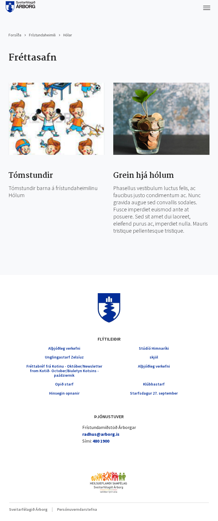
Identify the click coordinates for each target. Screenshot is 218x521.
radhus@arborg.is (101, 434)
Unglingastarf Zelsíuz (64, 357)
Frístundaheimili (42, 34)
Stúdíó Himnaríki (154, 348)
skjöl (154, 357)
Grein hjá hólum (143, 176)
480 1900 (101, 441)
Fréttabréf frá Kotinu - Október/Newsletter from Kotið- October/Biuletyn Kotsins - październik (64, 371)
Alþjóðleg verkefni (64, 348)
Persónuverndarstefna (77, 509)
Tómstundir (31, 176)
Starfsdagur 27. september (154, 393)
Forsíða (15, 34)
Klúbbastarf (154, 384)
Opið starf (64, 384)
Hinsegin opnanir (64, 393)
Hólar (67, 34)
